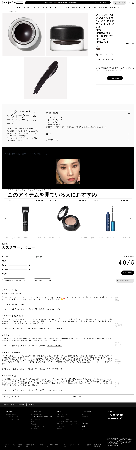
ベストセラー (36, 7)
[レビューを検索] (118, 280)
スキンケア (66, 7)
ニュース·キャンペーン (37, 426)
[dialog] (17, 238)
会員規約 (42, 445)
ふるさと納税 (60, 426)
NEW (18, 7)
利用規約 (20, 445)
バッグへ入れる (115, 78)
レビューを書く (127, 272)
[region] (120, 442)
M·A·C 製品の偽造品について (54, 445)
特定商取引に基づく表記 (31, 445)
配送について (35, 421)
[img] (25, 219)
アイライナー (13, 11)
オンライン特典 (103, 7)
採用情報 (59, 428)
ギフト (85, 7)
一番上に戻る (77, 396)
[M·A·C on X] (111, 415)
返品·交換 (34, 424)
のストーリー (62, 414)
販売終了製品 (35, 428)
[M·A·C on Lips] (123, 418)
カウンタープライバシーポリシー (71, 445)
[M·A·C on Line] (117, 415)
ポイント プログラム (100, 2)
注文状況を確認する (36, 414)
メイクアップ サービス (12, 416)
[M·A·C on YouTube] (121, 415)
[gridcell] (97, 49)
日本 (83, 426)
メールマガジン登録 (8, 404)
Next (130, 218)
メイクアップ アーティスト (13, 419)
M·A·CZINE (92, 7)
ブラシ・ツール (75, 7)
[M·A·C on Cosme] (113, 418)
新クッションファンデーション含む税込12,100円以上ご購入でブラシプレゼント (61, 2)
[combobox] (115, 54)
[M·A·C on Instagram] (114, 415)
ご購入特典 (21, 404)
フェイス (57, 7)
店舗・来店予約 (114, 7)
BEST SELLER (10, 200)
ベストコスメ (26, 7)
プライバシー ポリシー (10, 445)
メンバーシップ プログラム (68, 424)
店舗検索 (31, 404)
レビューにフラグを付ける (54, 309)
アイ (51, 7)
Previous (5, 218)
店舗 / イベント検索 (11, 414)
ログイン (84, 414)
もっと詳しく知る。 (113, 445)
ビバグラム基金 (63, 419)
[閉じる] (130, 440)
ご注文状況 (85, 416)
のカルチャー (62, 416)
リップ (45, 7)
